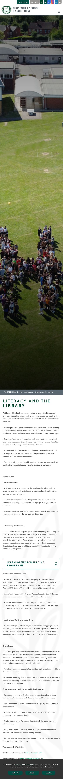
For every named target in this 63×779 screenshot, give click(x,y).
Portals (34, 2)
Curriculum (28, 392)
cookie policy (47, 767)
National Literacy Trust (32, 753)
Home (19, 392)
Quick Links (23, 2)
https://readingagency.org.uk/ (32, 758)
